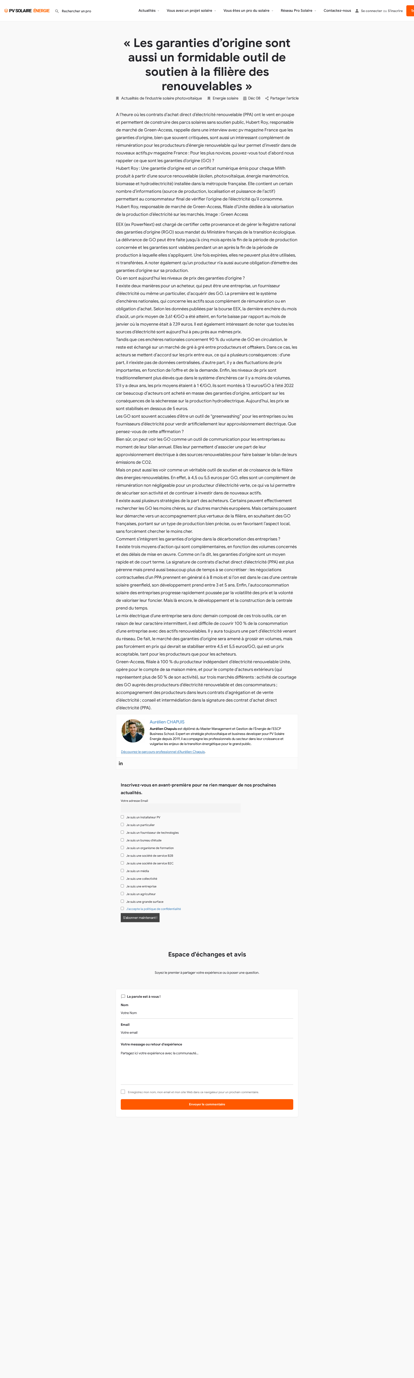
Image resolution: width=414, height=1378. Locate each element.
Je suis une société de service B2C (149, 863)
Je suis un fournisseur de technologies (152, 833)
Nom (124, 1005)
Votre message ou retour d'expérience (151, 1044)
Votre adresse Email (134, 801)
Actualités (146, 10)
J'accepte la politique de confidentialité (153, 909)
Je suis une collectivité (141, 879)
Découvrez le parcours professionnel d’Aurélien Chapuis (163, 752)
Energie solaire (225, 98)
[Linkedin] (121, 763)
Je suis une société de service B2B (149, 856)
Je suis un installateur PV (143, 817)
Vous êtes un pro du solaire (247, 10)
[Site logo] (27, 10)
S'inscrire (395, 11)
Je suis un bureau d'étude (143, 840)
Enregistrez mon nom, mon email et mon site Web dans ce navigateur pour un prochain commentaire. (193, 1092)
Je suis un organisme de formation (150, 848)
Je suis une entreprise (141, 886)
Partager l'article (284, 98)
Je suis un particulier (140, 825)
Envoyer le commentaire (207, 1104)
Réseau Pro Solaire (296, 10)
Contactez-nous (337, 10)
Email (125, 1024)
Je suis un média (137, 871)
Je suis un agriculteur (141, 894)
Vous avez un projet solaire (189, 10)
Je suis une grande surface (144, 902)
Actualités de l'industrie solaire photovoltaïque (161, 98)
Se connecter (371, 11)
